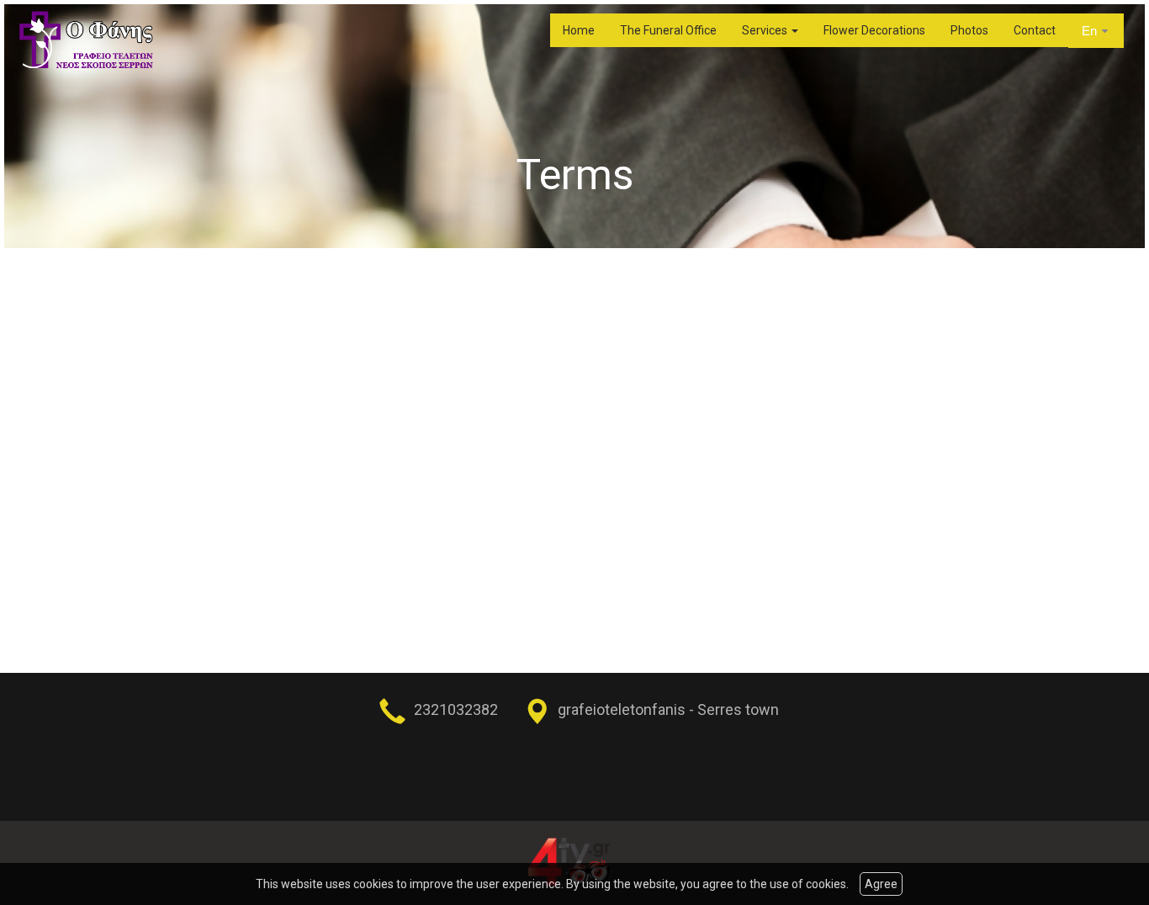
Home (579, 30)
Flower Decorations (874, 30)
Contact (1035, 30)
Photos (969, 30)
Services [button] (766, 30)
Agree (881, 884)
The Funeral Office (668, 30)
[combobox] (1096, 31)
